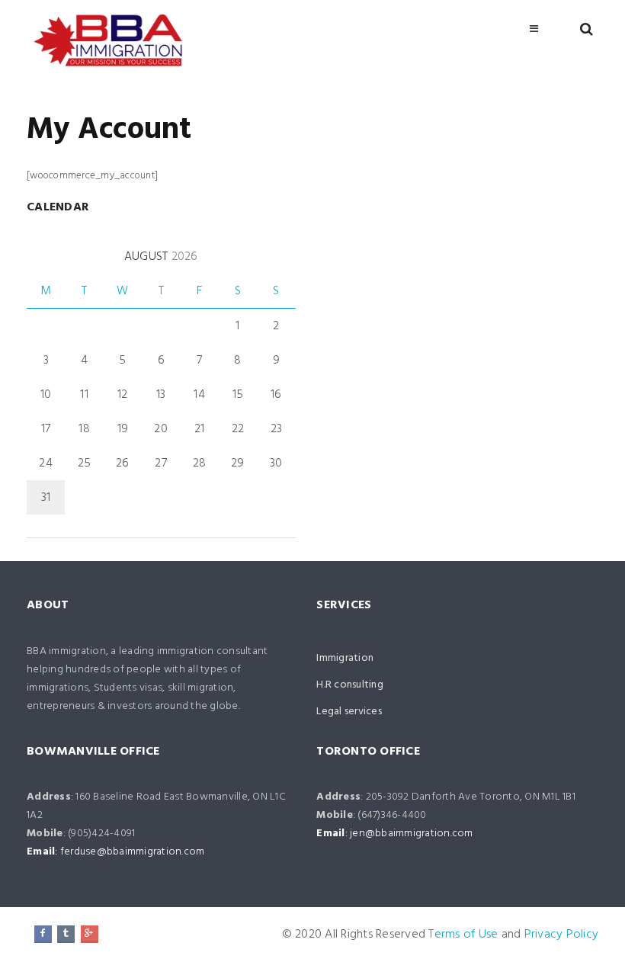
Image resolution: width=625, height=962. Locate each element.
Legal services (349, 711)
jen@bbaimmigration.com (411, 833)
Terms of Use (463, 934)
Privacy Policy (561, 934)
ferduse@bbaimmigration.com (132, 852)
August (161, 257)
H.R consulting (349, 685)
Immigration (344, 658)
